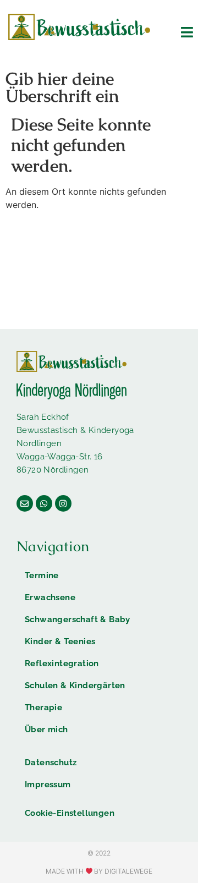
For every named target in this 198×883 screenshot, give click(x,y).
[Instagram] (63, 503)
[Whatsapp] (44, 503)
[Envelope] (24, 503)
